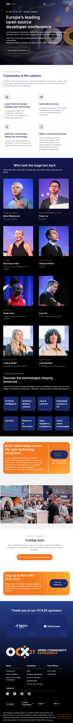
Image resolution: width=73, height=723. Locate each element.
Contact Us (10, 671)
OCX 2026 (51, 671)
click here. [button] (49, 720)
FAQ (28, 671)
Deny (60, 716)
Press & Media (11, 674)
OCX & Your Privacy (35, 684)
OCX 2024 (51, 674)
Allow (67, 716)
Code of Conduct (33, 677)
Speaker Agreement (34, 674)
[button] (44, 3)
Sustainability (32, 681)
